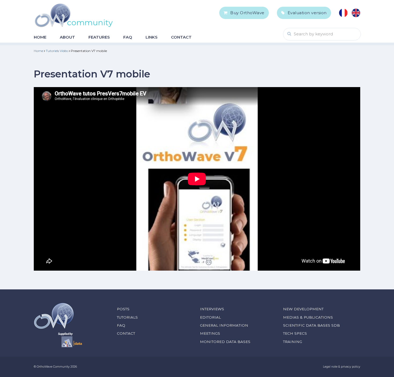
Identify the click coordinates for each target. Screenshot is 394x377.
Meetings (210, 333)
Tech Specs (295, 333)
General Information (224, 325)
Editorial (210, 317)
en (356, 13)
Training (292, 341)
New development (303, 309)
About (67, 37)
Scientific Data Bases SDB (311, 325)
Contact (181, 37)
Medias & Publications (308, 317)
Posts (123, 309)
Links (152, 37)
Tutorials (127, 317)
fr (343, 13)
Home (40, 37)
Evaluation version (307, 12)
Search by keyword (313, 33)
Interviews (212, 309)
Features (99, 37)
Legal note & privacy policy (341, 366)
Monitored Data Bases (225, 341)
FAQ (127, 37)
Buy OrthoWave (247, 12)
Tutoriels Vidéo (57, 51)
